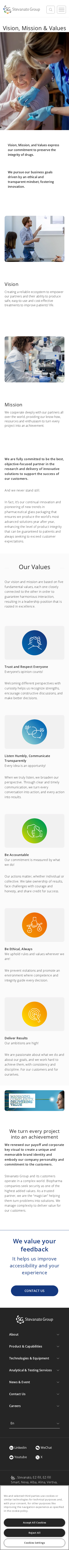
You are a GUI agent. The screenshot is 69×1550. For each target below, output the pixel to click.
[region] (34, 1517)
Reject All (34, 1532)
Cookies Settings (34, 1542)
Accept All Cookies (34, 1522)
